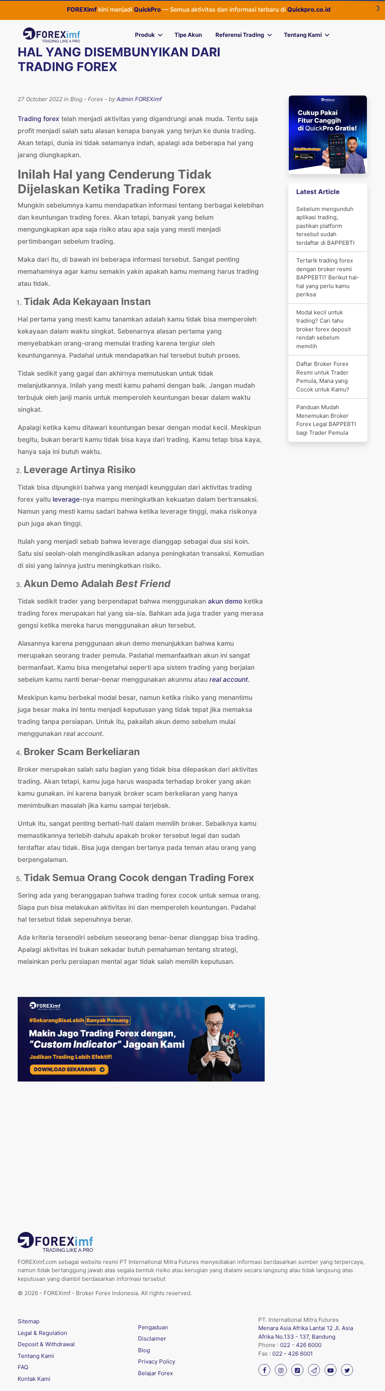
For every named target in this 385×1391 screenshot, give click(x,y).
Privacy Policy (156, 1361)
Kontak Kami (34, 1378)
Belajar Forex (155, 1373)
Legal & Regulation (42, 1332)
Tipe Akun (188, 34)
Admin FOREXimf (139, 99)
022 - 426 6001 (292, 1353)
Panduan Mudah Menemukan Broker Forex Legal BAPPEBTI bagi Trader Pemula (326, 419)
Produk (145, 34)
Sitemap (28, 1321)
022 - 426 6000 (300, 1345)
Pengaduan (153, 1327)
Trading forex (38, 119)
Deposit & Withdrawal (46, 1344)
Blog (144, 1350)
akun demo (225, 601)
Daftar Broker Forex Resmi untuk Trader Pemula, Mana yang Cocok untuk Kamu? (322, 376)
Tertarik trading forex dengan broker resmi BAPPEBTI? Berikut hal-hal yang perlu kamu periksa (327, 277)
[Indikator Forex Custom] (141, 1038)
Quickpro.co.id (279, 9)
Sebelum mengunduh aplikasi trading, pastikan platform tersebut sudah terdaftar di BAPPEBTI (325, 225)
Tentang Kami (303, 34)
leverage (66, 499)
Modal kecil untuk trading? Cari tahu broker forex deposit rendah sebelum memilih (323, 329)
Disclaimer (152, 1338)
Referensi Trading (239, 34)
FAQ (23, 1367)
